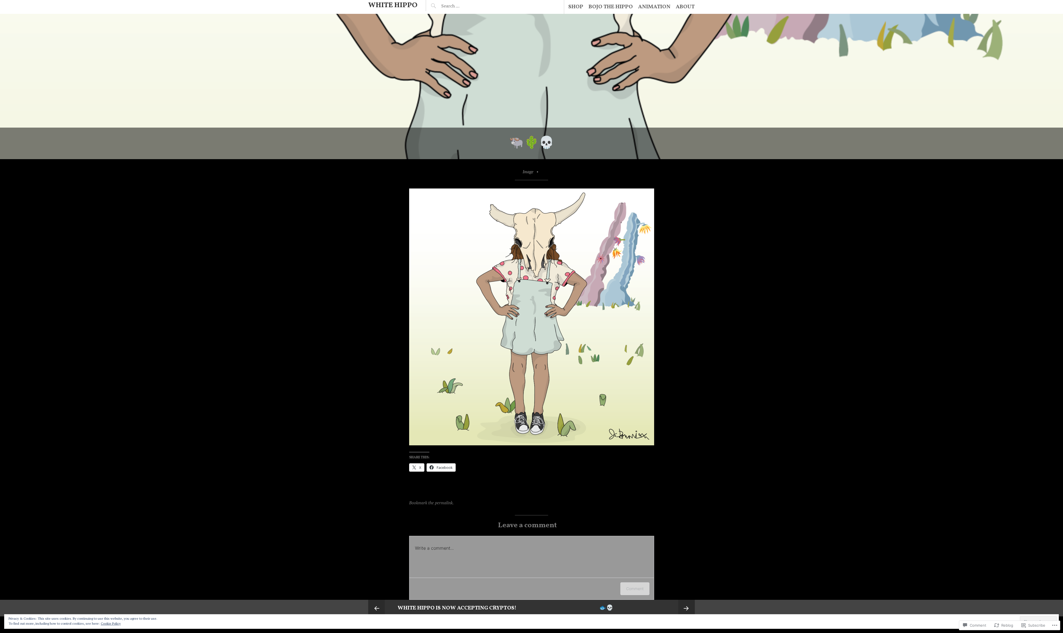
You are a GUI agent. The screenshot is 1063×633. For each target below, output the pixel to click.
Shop (575, 7)
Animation (654, 7)
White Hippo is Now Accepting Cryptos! (457, 608)
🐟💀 (606, 608)
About (685, 7)
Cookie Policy (111, 623)
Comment (635, 588)
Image (528, 171)
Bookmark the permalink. (431, 502)
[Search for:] (464, 6)
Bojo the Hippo (611, 7)
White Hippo (392, 5)
